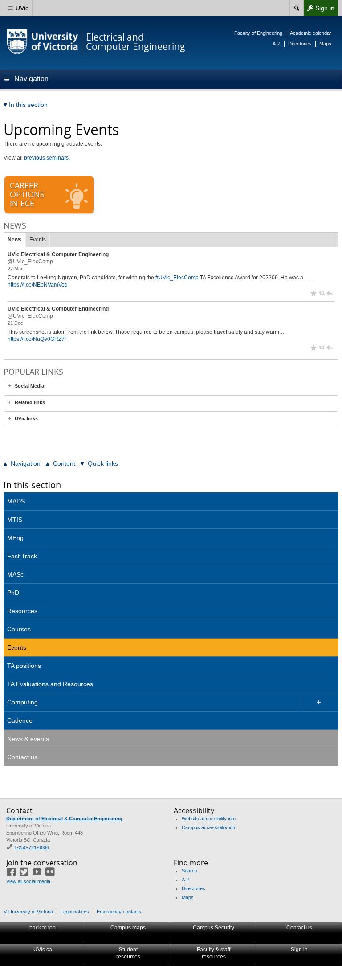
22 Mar (15, 268)
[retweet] (321, 293)
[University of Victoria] (42, 41)
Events (37, 240)
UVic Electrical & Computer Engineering (58, 254)
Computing (22, 702)
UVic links (26, 418)
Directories (300, 43)
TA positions (24, 665)
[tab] (171, 386)
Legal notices (75, 911)
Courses (19, 629)
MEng (15, 537)
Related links (30, 402)
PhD (13, 592)
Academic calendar (310, 33)
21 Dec (15, 323)
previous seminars (46, 158)
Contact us (22, 757)
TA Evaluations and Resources (50, 684)
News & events (28, 738)
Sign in (318, 10)
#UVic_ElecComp (177, 277)
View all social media (28, 881)
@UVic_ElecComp (30, 261)
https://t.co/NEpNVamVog (38, 285)
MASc (15, 574)
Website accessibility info (209, 818)
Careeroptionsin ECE (27, 194)
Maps (325, 43)
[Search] (296, 8)
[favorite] (313, 293)
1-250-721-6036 (31, 847)
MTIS (14, 519)
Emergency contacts (119, 911)
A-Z (277, 43)
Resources (22, 610)
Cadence (20, 720)
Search (189, 870)
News (15, 240)
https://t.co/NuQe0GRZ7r (37, 339)
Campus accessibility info (209, 827)
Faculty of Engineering (258, 33)
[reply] (329, 293)
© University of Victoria (28, 911)
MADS (16, 501)
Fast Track (22, 556)
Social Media (29, 386)
